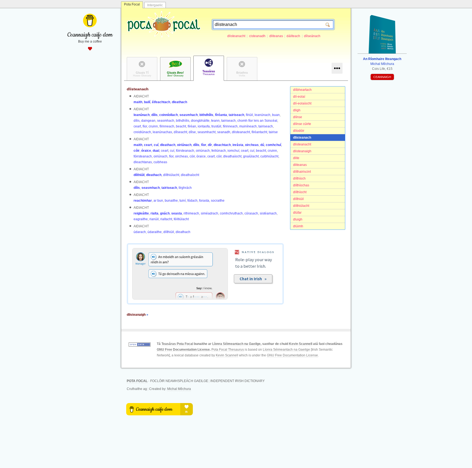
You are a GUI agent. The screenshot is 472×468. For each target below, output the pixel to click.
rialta (154, 213)
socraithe (218, 200)
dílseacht (180, 132)
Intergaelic (155, 5)
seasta (176, 213)
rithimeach (191, 213)
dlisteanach (302, 137)
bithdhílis (206, 115)
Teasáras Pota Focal (177, 344)
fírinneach (167, 126)
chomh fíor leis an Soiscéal (257, 121)
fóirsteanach (185, 151)
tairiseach (236, 115)
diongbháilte (200, 121)
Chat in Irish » (253, 278)
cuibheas (160, 162)
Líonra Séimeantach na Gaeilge (236, 344)
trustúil (216, 126)
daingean (148, 121)
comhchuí (273, 145)
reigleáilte (141, 213)
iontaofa (204, 126)
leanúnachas (162, 132)
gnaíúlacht (251, 156)
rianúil (154, 219)
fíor (145, 126)
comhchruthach (231, 213)
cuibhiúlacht (269, 156)
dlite (296, 158)
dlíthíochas (301, 185)
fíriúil (249, 115)
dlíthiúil (298, 199)
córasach (251, 213)
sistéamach (268, 213)
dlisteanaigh (302, 151)
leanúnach (142, 115)
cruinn (153, 126)
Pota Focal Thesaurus (227, 349)
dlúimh (298, 226)
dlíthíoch (299, 178)
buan (276, 115)
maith (138, 102)
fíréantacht (259, 132)
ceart (137, 126)
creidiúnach (142, 132)
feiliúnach (218, 151)
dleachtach (222, 145)
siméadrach (209, 213)
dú (262, 145)
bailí (147, 102)
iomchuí (233, 151)
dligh (296, 110)
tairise (273, 132)
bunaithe (171, 200)
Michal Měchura (179, 389)
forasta (204, 200)
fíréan (192, 126)
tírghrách (185, 188)
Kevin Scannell (300, 344)
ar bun (158, 200)
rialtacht (166, 219)
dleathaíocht (232, 156)
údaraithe (155, 232)
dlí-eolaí (299, 97)
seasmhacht (206, 132)
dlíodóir (298, 131)
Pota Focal (132, 4)
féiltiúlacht (181, 219)
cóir (137, 151)
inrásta (237, 145)
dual (156, 151)
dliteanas (276, 36)
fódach (192, 200)
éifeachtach (161, 102)
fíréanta (221, 115)
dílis (154, 115)
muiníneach (248, 126)
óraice (146, 151)
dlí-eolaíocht (302, 103)
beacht (181, 126)
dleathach (179, 102)
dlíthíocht (299, 192)
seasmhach (188, 115)
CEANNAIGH (382, 77)
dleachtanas (143, 162)
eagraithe (141, 219)
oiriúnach (184, 145)
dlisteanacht (236, 36)
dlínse (297, 117)
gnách (165, 213)
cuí (156, 145)
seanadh (223, 132)
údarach (140, 232)
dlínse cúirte (302, 124)
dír (210, 145)
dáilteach (293, 36)
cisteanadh (257, 36)
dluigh (297, 219)
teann (215, 121)
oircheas (252, 145)
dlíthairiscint (302, 172)
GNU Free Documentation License (183, 349)
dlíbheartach (302, 90)
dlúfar (297, 212)
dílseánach (312, 36)
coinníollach (168, 115)
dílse (192, 132)
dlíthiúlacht (301, 206)
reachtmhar (143, 200)
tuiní (182, 200)
